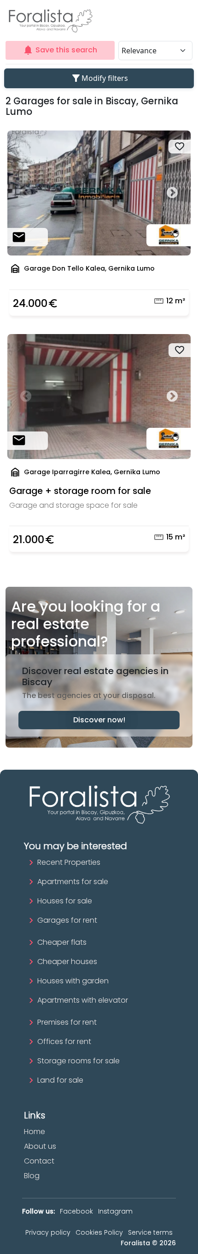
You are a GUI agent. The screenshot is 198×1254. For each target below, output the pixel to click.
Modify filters (99, 78)
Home (34, 1131)
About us (40, 1146)
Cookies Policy (99, 1232)
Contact (39, 1161)
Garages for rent (67, 920)
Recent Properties (68, 862)
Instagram (115, 1211)
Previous (25, 193)
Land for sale (60, 1080)
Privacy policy (47, 1232)
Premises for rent (67, 1022)
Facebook (76, 1211)
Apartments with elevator (82, 1000)
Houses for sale (64, 901)
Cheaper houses (67, 961)
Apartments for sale (72, 881)
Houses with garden (73, 981)
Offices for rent (64, 1041)
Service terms (150, 1232)
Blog (32, 1175)
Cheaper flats (62, 942)
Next (172, 193)
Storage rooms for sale (78, 1060)
